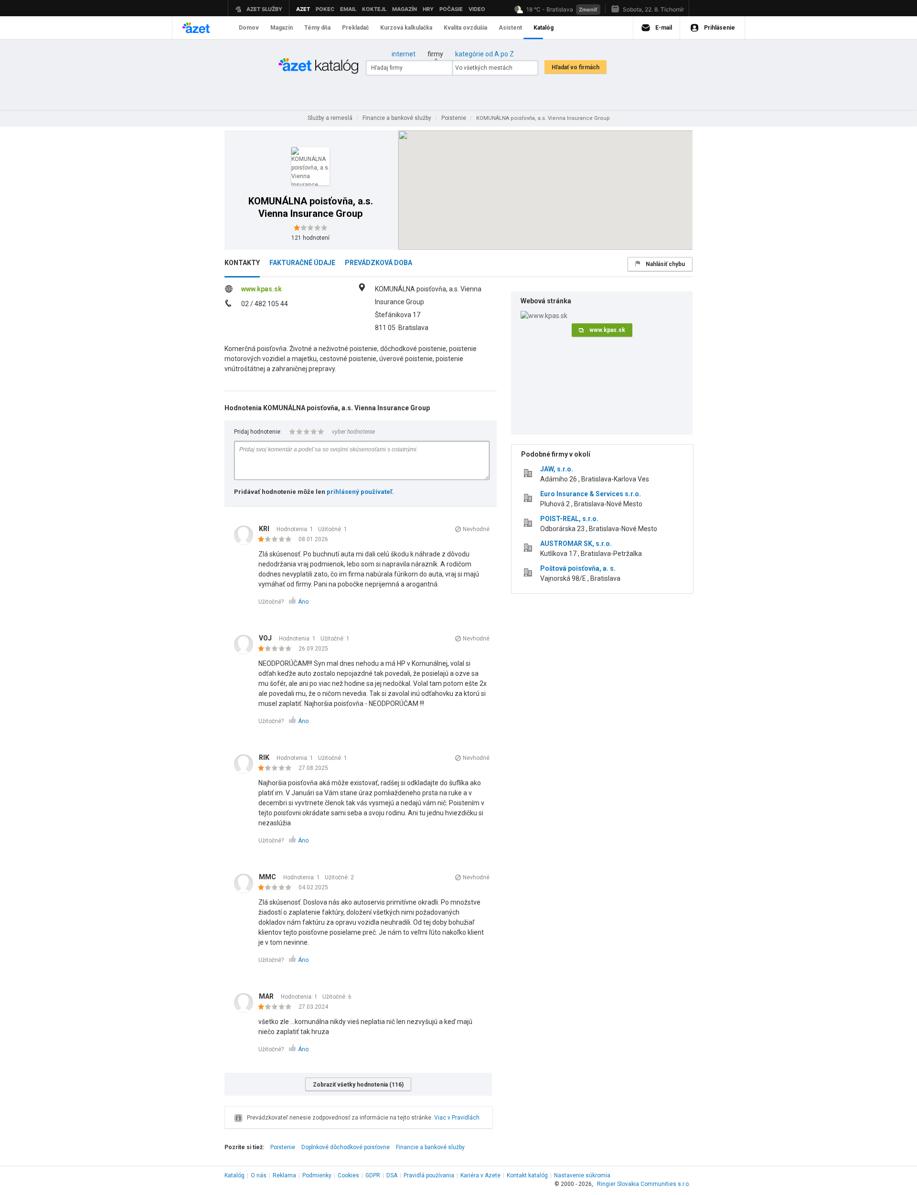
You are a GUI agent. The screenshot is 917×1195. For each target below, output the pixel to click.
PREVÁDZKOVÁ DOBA (378, 263)
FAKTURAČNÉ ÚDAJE (302, 263)
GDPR (372, 1175)
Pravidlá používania (429, 1175)
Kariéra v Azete (480, 1175)
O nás (259, 1175)
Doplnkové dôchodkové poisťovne (345, 1147)
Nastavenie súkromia (582, 1175)
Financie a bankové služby (430, 1147)
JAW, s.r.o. (556, 469)
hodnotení (310, 238)
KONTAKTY (242, 263)
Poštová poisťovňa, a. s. (578, 568)
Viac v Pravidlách (457, 1117)
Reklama (284, 1175)
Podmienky (316, 1175)
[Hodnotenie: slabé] (277, 540)
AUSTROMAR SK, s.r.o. (576, 543)
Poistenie (282, 1147)
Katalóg (234, 1175)
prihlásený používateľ (359, 491)
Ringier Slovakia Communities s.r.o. (643, 1184)
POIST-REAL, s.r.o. (569, 519)
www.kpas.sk (261, 289)
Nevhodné (476, 529)
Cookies (348, 1175)
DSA (391, 1175)
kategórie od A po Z (484, 54)
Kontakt (527, 1175)
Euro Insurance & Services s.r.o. (590, 494)
